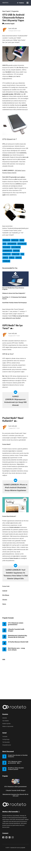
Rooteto (5, 2)
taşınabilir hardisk (7, 94)
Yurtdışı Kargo (5, 739)
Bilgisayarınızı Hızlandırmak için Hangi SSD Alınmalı (15, 402)
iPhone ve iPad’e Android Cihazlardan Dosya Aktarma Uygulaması (16, 487)
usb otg (18, 257)
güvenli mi (7, 240)
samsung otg (8, 250)
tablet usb (16, 254)
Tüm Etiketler (5, 720)
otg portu (7, 247)
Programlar (15, 11)
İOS (9, 457)
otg (5, 243)
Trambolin (4, 736)
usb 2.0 (6, 257)
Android (4, 457)
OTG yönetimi (16, 247)
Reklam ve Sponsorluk (7, 726)
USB (23, 254)
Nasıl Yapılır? (6, 11)
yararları (7, 261)
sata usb (16, 250)
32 (19, 763)
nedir (22, 240)
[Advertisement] (15, 679)
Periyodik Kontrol (6, 745)
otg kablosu (22, 243)
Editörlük (4, 718)
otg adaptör (12, 243)
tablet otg (7, 254)
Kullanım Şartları (6, 723)
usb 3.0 (12, 257)
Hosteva (21, 3)
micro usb (15, 240)
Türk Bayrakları (6, 742)
